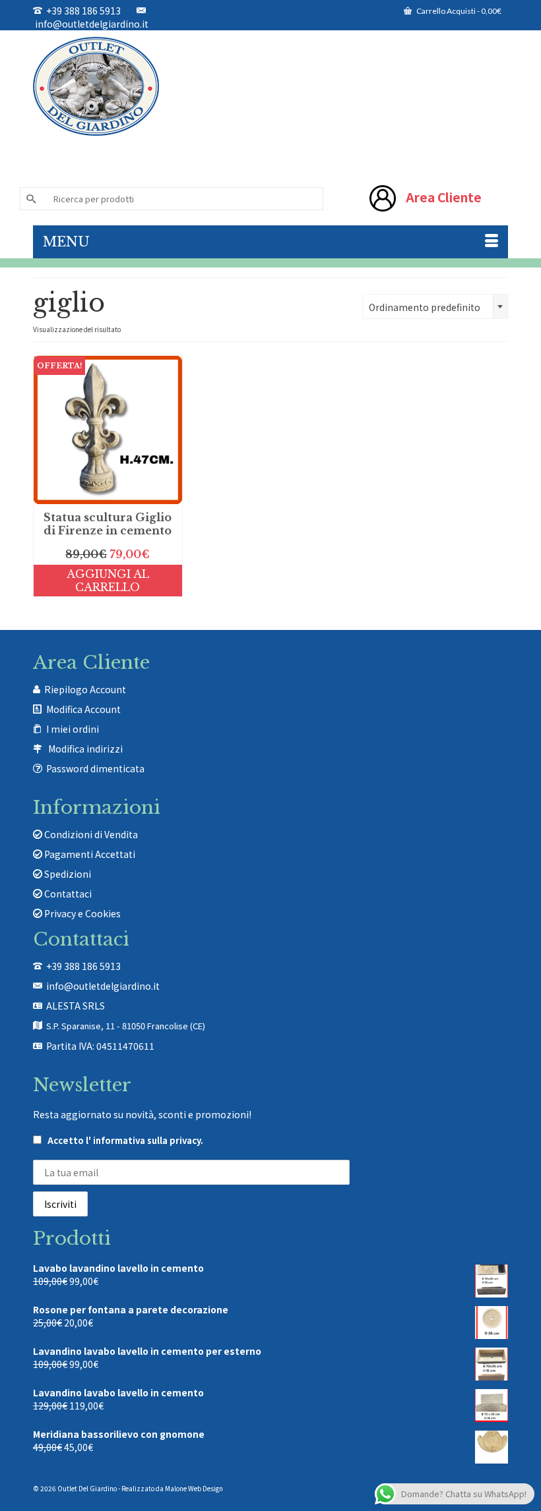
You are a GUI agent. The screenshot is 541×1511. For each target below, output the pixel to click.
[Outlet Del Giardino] (270, 86)
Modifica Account (83, 709)
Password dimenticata (95, 768)
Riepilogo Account (85, 689)
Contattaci (67, 893)
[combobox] (435, 306)
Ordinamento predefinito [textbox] (424, 307)
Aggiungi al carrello (108, 580)
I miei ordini (72, 728)
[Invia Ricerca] (30, 198)
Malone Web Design (194, 1488)
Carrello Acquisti (458, 11)
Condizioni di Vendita (90, 834)
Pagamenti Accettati (88, 854)
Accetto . (124, 1140)
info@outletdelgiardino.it (90, 23)
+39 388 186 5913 (81, 10)
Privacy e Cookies (81, 913)
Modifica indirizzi (85, 748)
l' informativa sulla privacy (143, 1140)
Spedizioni (66, 873)
